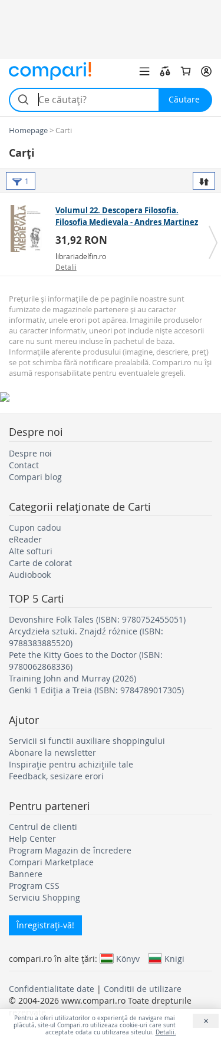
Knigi (174, 958)
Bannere (25, 873)
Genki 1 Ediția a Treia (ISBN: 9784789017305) (96, 690)
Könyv (128, 958)
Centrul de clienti (43, 826)
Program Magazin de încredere (70, 850)
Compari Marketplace (51, 862)
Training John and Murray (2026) (72, 678)
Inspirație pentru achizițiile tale (71, 764)
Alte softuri (30, 551)
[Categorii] (144, 71)
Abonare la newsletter (52, 752)
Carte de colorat (40, 562)
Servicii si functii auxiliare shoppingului (87, 740)
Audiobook (30, 574)
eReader (25, 539)
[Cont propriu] (206, 71)
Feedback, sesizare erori (56, 776)
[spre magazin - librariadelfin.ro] (29, 228)
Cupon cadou (35, 527)
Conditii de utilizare (143, 988)
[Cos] (185, 71)
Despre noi (30, 453)
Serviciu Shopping (44, 897)
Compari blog (35, 476)
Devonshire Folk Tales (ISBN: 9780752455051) (97, 619)
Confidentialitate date (51, 988)
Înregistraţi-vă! (45, 925)
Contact (24, 465)
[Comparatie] (165, 71)
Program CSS (34, 885)
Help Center (32, 838)
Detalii (66, 267)
